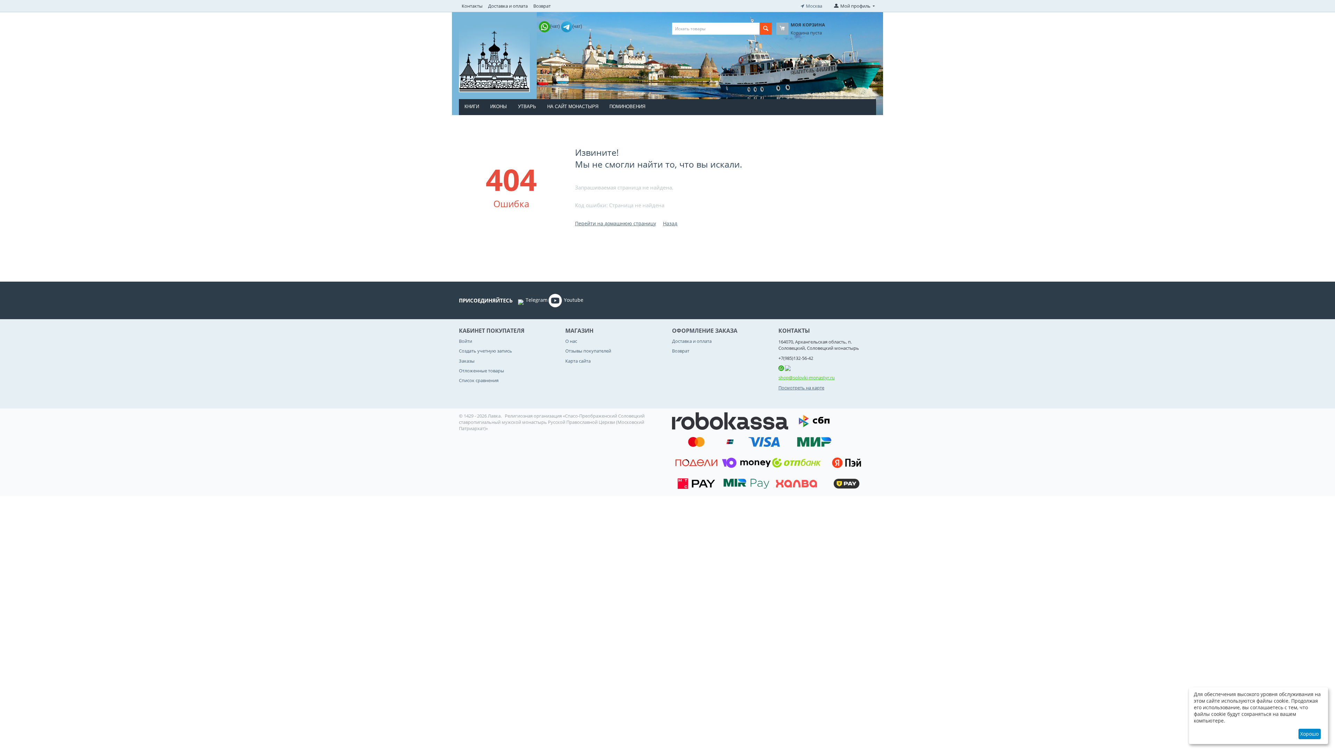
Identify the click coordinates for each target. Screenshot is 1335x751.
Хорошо (1309, 733)
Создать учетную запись (485, 351)
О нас (571, 341)
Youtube (573, 300)
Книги (471, 106)
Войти (465, 341)
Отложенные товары (481, 371)
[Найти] (766, 29)
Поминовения (627, 106)
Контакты (472, 6)
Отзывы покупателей (588, 351)
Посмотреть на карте (801, 388)
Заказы (467, 361)
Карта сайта (578, 361)
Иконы (498, 106)
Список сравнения (479, 380)
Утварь (527, 106)
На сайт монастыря (572, 106)
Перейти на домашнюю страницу (615, 223)
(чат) (555, 26)
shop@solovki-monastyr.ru (806, 377)
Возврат (542, 6)
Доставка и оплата (508, 6)
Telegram (537, 300)
